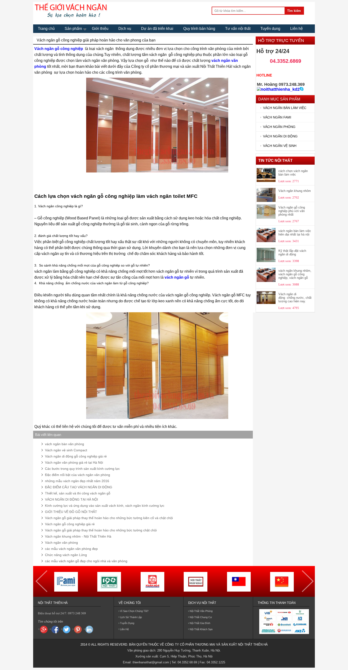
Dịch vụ (124, 29)
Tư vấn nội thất (237, 29)
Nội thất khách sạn (201, 629)
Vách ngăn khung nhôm (294, 191)
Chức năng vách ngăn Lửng (66, 555)
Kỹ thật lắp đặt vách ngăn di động (292, 252)
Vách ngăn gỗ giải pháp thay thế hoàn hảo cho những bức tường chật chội (101, 530)
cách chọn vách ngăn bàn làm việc (293, 172)
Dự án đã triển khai (157, 29)
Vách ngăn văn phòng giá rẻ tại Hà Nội (74, 462)
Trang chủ (46, 29)
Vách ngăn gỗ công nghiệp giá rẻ (70, 524)
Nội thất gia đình (200, 623)
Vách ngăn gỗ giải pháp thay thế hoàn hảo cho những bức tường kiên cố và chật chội (109, 518)
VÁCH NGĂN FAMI (277, 117)
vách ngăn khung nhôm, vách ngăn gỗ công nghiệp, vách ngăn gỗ (294, 274)
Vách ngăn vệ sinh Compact (66, 450)
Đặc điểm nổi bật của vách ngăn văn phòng (77, 475)
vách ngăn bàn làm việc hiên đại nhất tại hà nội (294, 232)
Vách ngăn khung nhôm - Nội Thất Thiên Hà (78, 536)
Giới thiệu (100, 29)
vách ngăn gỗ (177, 277)
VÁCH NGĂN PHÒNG (279, 127)
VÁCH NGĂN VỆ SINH (279, 146)
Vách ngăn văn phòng (61, 542)
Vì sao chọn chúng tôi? (134, 611)
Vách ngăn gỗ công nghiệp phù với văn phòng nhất (291, 211)
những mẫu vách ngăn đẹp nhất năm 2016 (77, 481)
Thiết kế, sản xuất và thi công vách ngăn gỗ (77, 493)
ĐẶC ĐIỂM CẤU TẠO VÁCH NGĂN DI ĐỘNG (78, 487)
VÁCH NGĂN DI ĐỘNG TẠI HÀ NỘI (71, 499)
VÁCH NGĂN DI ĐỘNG (280, 136)
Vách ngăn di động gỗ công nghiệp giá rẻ (76, 456)
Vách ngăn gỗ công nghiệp (58, 49)
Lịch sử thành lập (131, 617)
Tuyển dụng (270, 29)
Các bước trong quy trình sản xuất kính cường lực (82, 469)
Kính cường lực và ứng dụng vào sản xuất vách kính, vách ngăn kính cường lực (104, 505)
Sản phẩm (73, 29)
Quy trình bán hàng (199, 29)
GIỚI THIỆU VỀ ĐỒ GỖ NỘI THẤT (71, 512)
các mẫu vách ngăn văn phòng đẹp (71, 549)
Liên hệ (296, 29)
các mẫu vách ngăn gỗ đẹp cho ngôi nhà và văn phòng (86, 561)
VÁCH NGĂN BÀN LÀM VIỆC (284, 108)
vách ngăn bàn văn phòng (64, 444)
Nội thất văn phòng (201, 611)
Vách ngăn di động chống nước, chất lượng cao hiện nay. (295, 297)
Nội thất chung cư (201, 617)
